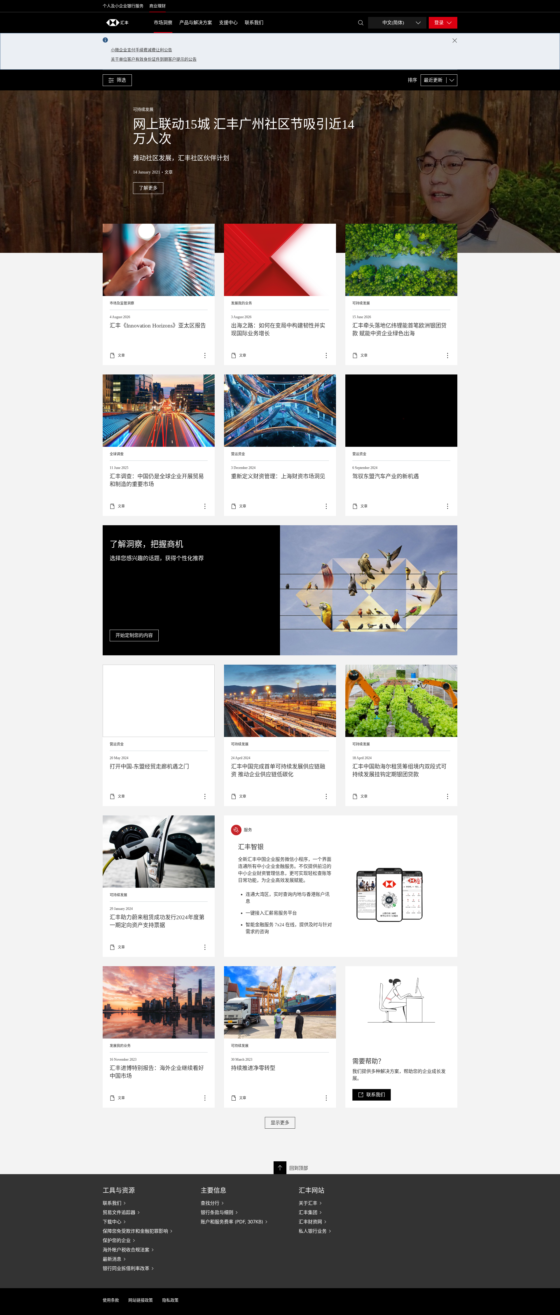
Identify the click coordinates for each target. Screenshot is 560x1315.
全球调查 (117, 454)
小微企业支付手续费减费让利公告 (141, 50)
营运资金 (238, 454)
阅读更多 (280, 445)
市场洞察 (163, 22)
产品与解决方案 (195, 22)
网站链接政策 (140, 1300)
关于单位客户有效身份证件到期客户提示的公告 (154, 59)
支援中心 (228, 22)
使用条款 (111, 1300)
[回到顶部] (280, 1167)
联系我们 (254, 22)
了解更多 (158, 445)
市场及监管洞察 (122, 303)
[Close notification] (455, 40)
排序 (412, 80)
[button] (117, 80)
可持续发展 (361, 303)
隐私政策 (170, 1300)
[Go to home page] (117, 22)
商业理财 (157, 6)
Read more (401, 294)
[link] (371, 1095)
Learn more (158, 294)
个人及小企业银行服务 (123, 6)
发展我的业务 (241, 303)
